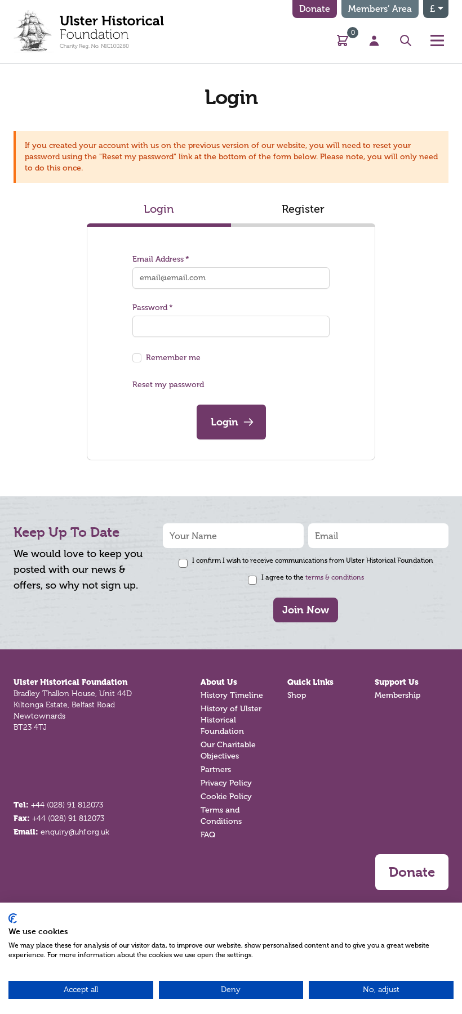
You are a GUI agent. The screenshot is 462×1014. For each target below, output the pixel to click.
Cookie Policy (226, 796)
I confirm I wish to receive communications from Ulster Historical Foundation (312, 560)
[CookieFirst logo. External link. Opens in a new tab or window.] (12, 918)
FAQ (208, 835)
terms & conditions (334, 577)
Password (149, 307)
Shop (296, 695)
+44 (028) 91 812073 (67, 804)
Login (159, 209)
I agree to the (312, 577)
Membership (397, 695)
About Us (219, 682)
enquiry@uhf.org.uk (75, 831)
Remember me (173, 357)
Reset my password (168, 384)
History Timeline (232, 695)
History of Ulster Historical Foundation (231, 720)
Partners (216, 769)
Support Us (397, 682)
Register (303, 209)
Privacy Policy (226, 783)
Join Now (305, 610)
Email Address (158, 259)
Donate (314, 8)
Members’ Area (380, 8)
